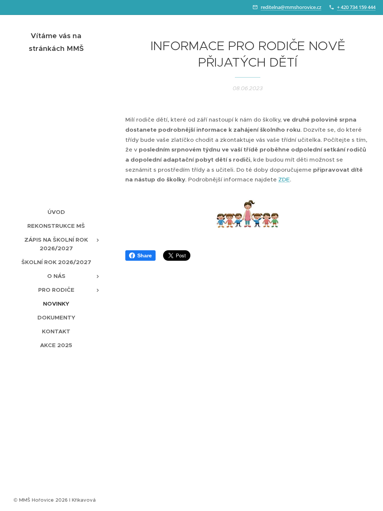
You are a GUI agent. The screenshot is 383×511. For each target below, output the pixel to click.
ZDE (284, 179)
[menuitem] (56, 212)
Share (144, 255)
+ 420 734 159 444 (356, 7)
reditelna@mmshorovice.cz (291, 7)
